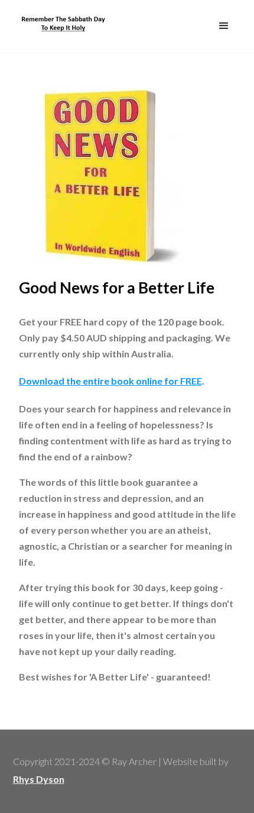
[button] (224, 26)
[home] (60, 23)
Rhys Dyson (38, 779)
